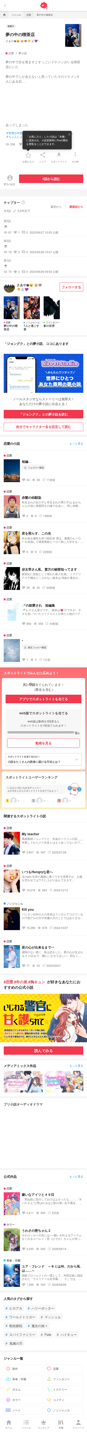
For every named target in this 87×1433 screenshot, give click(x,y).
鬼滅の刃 (14, 1343)
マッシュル (51, 1317)
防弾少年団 (14, 133)
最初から (56, 206)
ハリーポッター (41, 1308)
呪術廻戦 (14, 1325)
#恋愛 (8, 981)
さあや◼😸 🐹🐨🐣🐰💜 (22, 41)
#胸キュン (36, 981)
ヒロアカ (14, 1308)
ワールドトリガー (20, 1317)
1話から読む (51, 178)
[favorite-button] (28, 154)
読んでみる (43, 1050)
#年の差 (20, 981)
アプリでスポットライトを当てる (43, 699)
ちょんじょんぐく (18, 136)
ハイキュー (67, 1334)
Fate (46, 1334)
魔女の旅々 (38, 1325)
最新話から (76, 206)
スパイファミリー (20, 1334)
